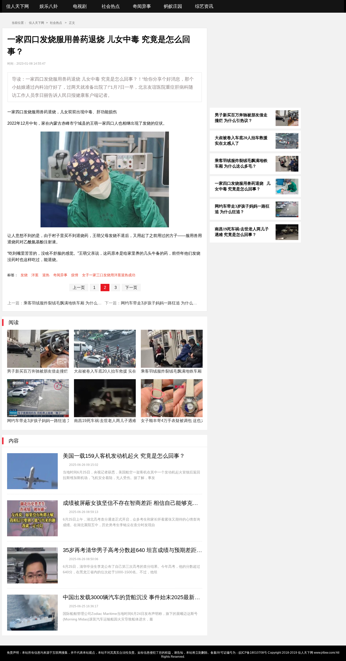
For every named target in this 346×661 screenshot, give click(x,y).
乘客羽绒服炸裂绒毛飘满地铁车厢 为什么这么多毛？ (71, 303)
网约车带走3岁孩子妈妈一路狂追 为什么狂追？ (163, 303)
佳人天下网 (17, 6)
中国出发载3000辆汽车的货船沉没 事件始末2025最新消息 (132, 597)
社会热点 (111, 6)
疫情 (74, 275)
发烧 (24, 275)
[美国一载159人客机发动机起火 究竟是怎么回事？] (32, 471)
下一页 (131, 287)
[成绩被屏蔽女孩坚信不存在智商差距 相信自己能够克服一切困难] (32, 518)
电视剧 (80, 6)
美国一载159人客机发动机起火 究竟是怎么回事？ (124, 456)
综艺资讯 (204, 6)
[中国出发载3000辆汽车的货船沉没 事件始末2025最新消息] (32, 613)
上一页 (79, 287)
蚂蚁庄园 (173, 6)
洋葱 (35, 275)
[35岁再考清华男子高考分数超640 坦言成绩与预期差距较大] (32, 565)
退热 (45, 275)
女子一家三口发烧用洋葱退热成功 (108, 275)
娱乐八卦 (49, 6)
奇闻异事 (142, 6)
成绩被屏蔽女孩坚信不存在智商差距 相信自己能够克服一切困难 (132, 503)
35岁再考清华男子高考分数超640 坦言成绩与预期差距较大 (132, 550)
